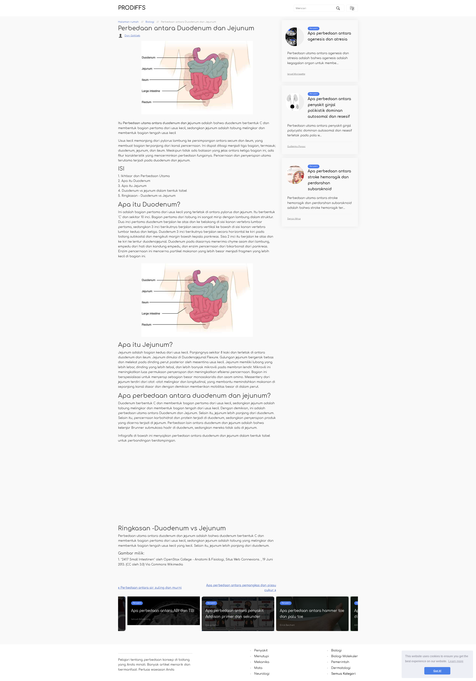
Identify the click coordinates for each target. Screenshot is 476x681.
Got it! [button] (437, 670)
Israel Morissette (296, 74)
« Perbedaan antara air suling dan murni (150, 587)
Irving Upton (212, 625)
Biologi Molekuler (344, 656)
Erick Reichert (287, 625)
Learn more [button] (455, 661)
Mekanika (261, 662)
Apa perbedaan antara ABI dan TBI (162, 611)
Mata (258, 668)
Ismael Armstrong (140, 619)
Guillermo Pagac (296, 146)
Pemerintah (340, 662)
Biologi (336, 650)
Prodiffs (132, 8)
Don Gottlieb (132, 35)
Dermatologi (340, 668)
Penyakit (314, 28)
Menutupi (261, 656)
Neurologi (261, 673)
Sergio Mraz (294, 219)
